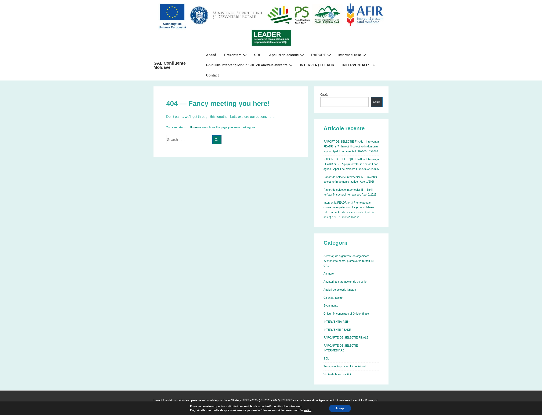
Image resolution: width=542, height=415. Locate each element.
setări (307, 410)
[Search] (216, 139)
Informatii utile (349, 55)
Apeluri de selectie (284, 55)
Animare (329, 273)
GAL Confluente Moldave (169, 65)
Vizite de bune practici (337, 374)
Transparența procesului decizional (345, 366)
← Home (192, 127)
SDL (257, 55)
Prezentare (233, 55)
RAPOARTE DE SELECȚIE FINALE (346, 337)
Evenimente (331, 305)
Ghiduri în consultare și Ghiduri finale (346, 313)
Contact (212, 75)
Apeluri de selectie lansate (340, 289)
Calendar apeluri (333, 297)
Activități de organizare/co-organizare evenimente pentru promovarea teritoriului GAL (349, 260)
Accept (340, 408)
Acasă (211, 55)
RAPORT (318, 55)
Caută (324, 94)
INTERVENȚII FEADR (317, 65)
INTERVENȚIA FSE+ (358, 65)
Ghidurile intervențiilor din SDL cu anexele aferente (247, 65)
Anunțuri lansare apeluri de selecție (345, 281)
